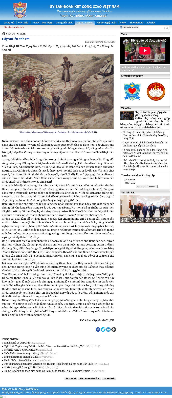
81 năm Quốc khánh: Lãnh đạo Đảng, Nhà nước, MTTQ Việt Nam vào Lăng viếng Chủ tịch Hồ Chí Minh (145, 153)
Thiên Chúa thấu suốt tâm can (20, 360)
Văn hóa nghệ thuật (106, 22)
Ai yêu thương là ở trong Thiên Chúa (23, 367)
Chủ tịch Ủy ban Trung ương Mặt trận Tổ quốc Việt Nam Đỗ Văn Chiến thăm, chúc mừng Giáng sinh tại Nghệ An (145, 221)
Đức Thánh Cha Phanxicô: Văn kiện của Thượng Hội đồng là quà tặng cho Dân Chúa (48, 364)
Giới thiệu (23, 22)
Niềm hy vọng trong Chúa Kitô (20, 349)
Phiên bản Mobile (130, 27)
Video (123, 22)
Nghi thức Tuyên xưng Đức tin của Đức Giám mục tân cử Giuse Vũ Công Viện (44, 346)
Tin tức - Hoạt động (42, 22)
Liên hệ (151, 22)
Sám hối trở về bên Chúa (17, 342)
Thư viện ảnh (136, 22)
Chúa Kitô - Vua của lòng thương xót (23, 353)
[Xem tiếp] (109, 378)
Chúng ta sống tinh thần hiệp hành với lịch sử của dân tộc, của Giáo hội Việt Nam (47, 371)
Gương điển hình (64, 22)
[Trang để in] (113, 331)
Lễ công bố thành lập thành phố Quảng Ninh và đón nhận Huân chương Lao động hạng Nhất (145, 135)
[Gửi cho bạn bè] (108, 329)
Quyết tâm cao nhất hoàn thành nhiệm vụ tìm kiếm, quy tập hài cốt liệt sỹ (145, 144)
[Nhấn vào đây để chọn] (89, 378)
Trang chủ (9, 22)
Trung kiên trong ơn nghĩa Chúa (21, 356)
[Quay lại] (70, 378)
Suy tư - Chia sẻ (85, 22)
